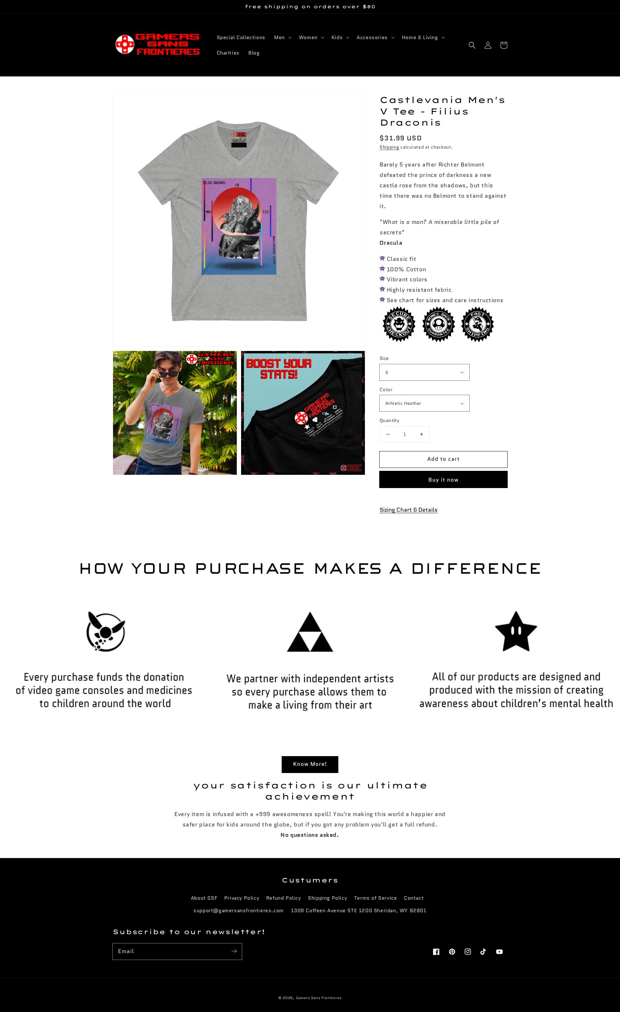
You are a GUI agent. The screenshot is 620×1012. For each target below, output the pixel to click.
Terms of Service (375, 897)
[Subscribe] (234, 951)
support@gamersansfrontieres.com (238, 910)
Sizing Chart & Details (409, 510)
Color (386, 389)
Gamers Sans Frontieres (319, 998)
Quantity (389, 420)
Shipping (389, 147)
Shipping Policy (327, 897)
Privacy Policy (241, 897)
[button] (472, 45)
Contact (414, 897)
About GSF (204, 897)
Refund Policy (283, 897)
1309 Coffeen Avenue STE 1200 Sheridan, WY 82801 (359, 910)
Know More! (310, 764)
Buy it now (443, 480)
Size (384, 358)
